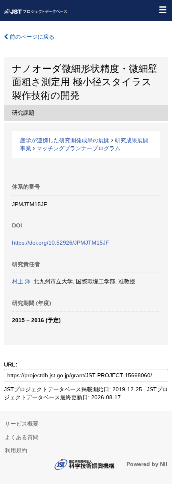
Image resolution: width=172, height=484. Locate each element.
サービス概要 (21, 423)
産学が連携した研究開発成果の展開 (65, 140)
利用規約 (16, 450)
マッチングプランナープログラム (78, 148)
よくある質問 (21, 437)
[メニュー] (162, 9)
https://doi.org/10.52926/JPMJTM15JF (60, 242)
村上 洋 (21, 281)
